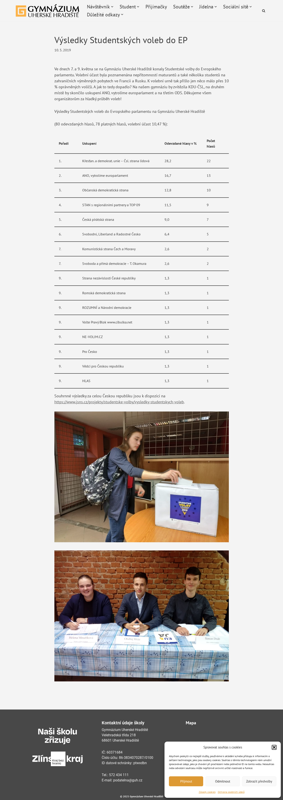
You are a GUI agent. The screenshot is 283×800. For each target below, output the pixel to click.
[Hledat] (263, 10)
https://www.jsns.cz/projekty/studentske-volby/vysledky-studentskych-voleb (119, 401)
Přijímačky (156, 7)
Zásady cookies (207, 792)
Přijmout (186, 781)
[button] (274, 747)
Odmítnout (222, 781)
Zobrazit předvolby (259, 781)
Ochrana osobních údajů (231, 792)
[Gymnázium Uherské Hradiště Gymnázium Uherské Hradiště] (47, 10)
